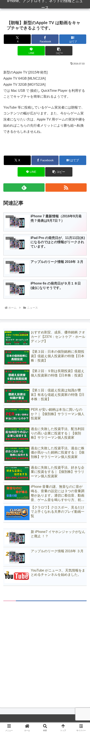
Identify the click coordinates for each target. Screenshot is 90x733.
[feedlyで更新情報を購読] (24, 187)
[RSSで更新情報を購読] (66, 187)
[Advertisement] (45, 651)
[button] (58, 50)
